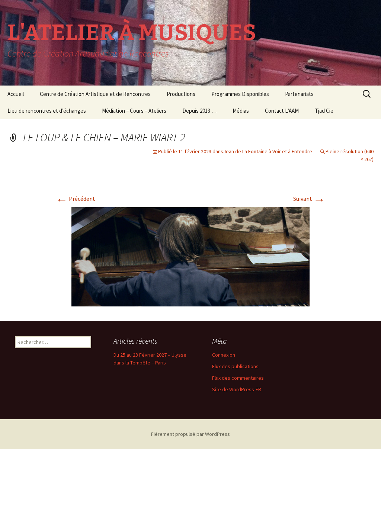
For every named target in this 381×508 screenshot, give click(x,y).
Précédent (75, 198)
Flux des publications (235, 366)
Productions (181, 93)
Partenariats (299, 93)
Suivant (309, 198)
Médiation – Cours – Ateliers (134, 110)
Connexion (223, 354)
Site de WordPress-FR (236, 389)
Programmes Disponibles (240, 93)
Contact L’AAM (282, 110)
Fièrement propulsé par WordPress (190, 434)
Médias (241, 110)
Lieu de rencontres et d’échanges (46, 110)
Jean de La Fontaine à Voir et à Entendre (267, 151)
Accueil (15, 93)
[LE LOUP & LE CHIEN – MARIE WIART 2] (190, 256)
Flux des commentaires (238, 377)
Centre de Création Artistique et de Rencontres (95, 93)
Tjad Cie (324, 110)
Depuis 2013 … (199, 110)
